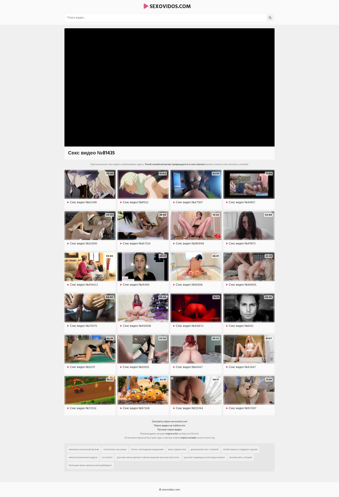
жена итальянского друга (83, 457)
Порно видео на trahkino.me (169, 425)
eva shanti (107, 457)
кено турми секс (177, 449)
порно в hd (172, 434)
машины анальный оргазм (84, 449)
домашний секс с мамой (204, 449)
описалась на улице (114, 449)
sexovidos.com (169, 6)
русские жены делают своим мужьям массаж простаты (148, 457)
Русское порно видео (169, 430)
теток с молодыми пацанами (147, 449)
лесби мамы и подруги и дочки (240, 449)
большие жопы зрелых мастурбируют (90, 465)
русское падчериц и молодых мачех (204, 457)
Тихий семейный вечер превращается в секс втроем (175, 164)
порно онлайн (188, 438)
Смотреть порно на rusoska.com (169, 421)
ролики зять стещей (240, 457)
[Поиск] (270, 17)
